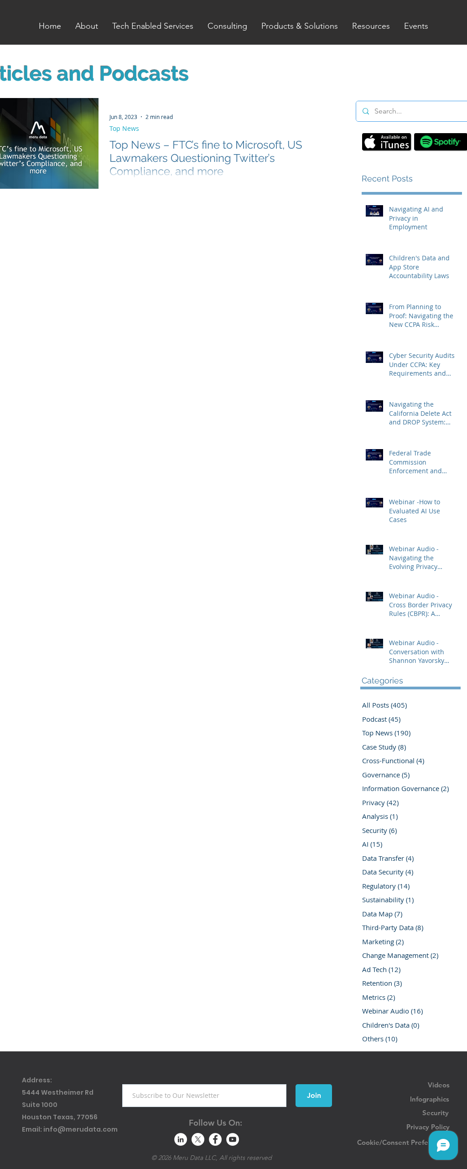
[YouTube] (232, 1139)
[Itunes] (386, 141)
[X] (198, 1139)
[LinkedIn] (180, 1139)
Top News (124, 128)
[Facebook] (215, 1139)
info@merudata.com (80, 1129)
